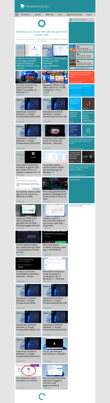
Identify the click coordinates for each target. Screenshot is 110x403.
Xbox (60, 14)
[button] (17, 14)
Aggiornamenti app (74, 14)
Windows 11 (26, 14)
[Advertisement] (82, 32)
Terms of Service (76, 205)
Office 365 (49, 14)
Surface (38, 14)
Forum (89, 14)
